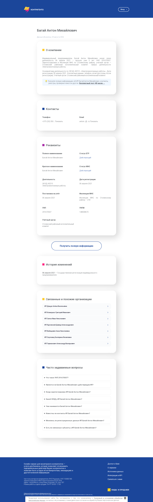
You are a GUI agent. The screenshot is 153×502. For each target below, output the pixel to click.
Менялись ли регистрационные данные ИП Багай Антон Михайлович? (75, 421)
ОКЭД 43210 (47, 184)
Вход (123, 9)
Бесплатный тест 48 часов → (92, 83)
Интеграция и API (115, 475)
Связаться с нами (115, 479)
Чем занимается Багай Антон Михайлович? (64, 406)
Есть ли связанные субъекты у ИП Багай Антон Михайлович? (71, 428)
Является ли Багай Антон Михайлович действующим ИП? (69, 385)
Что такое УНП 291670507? (57, 378)
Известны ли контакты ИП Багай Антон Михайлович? (68, 413)
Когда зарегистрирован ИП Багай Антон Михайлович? (68, 392)
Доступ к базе (113, 464)
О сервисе (112, 468)
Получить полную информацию (76, 246)
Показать (59, 121)
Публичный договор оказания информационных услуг (37, 493)
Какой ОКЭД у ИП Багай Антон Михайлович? (64, 399)
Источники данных (115, 472)
